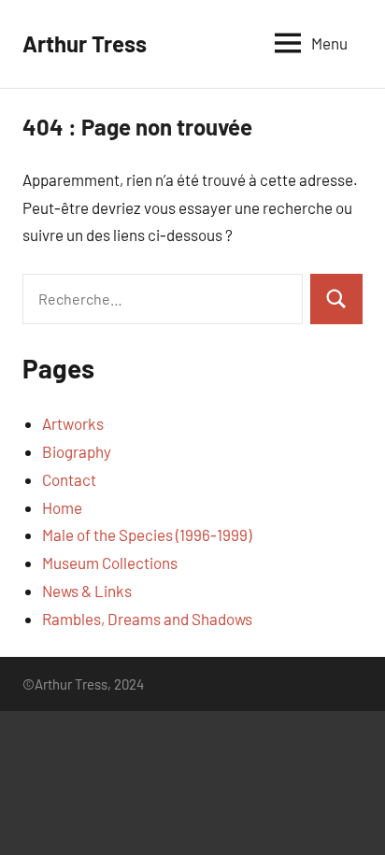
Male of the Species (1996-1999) (146, 534)
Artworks (73, 423)
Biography (76, 451)
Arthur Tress (84, 43)
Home (62, 507)
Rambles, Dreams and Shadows (147, 618)
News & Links (87, 590)
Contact (69, 479)
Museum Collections (110, 562)
